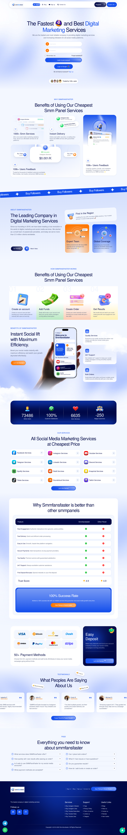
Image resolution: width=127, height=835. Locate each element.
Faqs (85, 806)
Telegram (86, 816)
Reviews (104, 813)
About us (104, 808)
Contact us (105, 811)
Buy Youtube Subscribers (73, 811)
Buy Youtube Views (71, 813)
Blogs (103, 806)
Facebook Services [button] (24, 453)
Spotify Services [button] (23, 471)
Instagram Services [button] (60, 453)
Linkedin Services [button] (59, 462)
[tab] (27, 452)
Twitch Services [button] (95, 480)
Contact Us (87, 789)
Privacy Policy (88, 808)
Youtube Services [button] (95, 453)
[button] (36, 754)
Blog (74, 789)
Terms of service (88, 811)
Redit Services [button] (58, 471)
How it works (105, 816)
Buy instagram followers (72, 806)
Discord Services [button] (95, 462)
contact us (87, 813)
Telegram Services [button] (24, 462)
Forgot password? (77, 55)
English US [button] (111, 4)
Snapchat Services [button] (96, 471)
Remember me (51, 55)
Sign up (71, 72)
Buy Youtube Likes (71, 816)
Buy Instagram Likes (71, 808)
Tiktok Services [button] (23, 480)
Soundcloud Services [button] (61, 480)
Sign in (69, 789)
